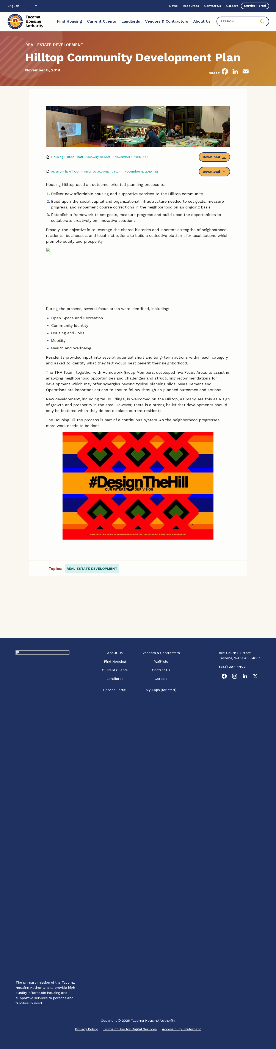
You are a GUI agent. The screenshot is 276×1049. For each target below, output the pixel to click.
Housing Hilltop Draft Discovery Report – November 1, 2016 (96, 157)
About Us (115, 653)
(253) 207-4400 (232, 667)
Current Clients (115, 670)
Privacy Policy (86, 1029)
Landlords (115, 679)
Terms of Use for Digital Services (130, 1029)
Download (211, 157)
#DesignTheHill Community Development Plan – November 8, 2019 (101, 171)
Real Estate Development (92, 568)
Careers (161, 679)
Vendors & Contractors (161, 653)
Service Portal (114, 690)
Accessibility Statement (181, 1029)
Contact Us (161, 670)
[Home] (25, 21)
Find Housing (115, 661)
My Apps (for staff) (161, 690)
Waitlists (161, 661)
